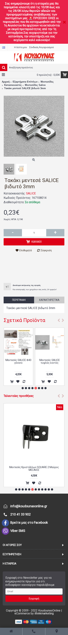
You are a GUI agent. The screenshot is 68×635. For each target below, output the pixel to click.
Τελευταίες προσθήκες (19, 396)
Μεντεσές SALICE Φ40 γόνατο (18, 361)
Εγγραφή (34, 598)
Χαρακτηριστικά (49, 299)
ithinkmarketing (44, 613)
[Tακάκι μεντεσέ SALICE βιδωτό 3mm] (34, 126)
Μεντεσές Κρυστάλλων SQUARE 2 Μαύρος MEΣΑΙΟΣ (34, 468)
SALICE (31, 193)
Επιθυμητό (25, 250)
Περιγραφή (19, 299)
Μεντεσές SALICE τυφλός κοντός (49, 361)
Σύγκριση (46, 250)
